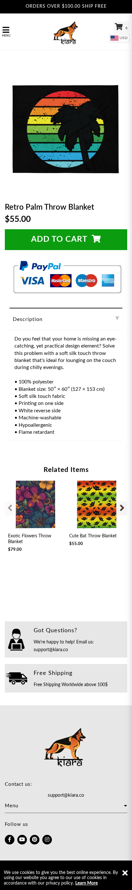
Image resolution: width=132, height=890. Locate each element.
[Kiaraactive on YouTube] (22, 839)
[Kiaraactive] (66, 32)
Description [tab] (28, 319)
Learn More (86, 883)
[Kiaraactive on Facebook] (9, 839)
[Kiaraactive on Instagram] (47, 839)
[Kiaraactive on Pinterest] (34, 839)
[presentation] (10, 508)
